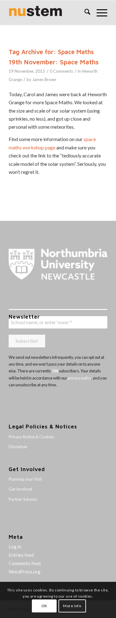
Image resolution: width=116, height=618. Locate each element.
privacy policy (79, 378)
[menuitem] (84, 12)
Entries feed (21, 555)
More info (72, 605)
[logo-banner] (48, 12)
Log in (15, 546)
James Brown (44, 79)
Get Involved (20, 489)
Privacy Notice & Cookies (31, 436)
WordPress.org (25, 571)
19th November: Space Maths (54, 62)
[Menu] (98, 12)
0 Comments (61, 71)
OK (44, 605)
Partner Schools (23, 499)
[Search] (84, 12)
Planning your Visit (25, 479)
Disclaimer (18, 446)
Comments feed (25, 563)
